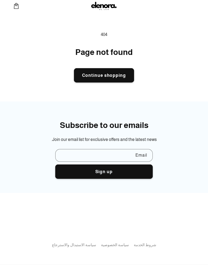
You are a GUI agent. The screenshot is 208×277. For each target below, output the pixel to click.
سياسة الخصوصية (115, 245)
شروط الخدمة (145, 245)
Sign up (104, 171)
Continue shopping (104, 75)
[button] (16, 6)
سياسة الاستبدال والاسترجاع (74, 245)
